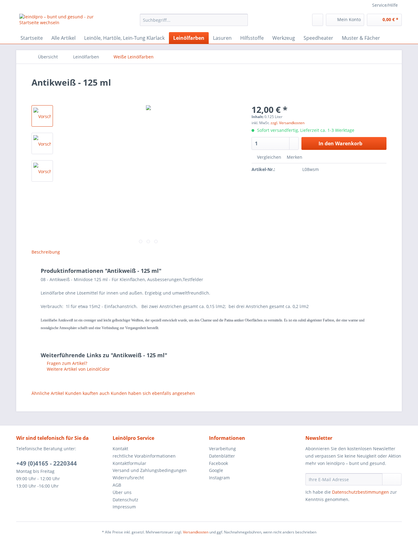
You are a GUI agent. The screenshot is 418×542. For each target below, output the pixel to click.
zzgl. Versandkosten (287, 122)
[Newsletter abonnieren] (391, 479)
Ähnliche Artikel (48, 393)
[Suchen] (242, 20)
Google (216, 470)
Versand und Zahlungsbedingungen (150, 470)
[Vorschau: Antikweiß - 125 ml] (42, 116)
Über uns (122, 492)
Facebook (218, 463)
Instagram (219, 478)
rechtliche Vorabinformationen (144, 456)
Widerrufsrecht (128, 478)
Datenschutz (125, 500)
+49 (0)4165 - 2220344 (46, 463)
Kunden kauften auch (87, 393)
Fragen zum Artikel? (66, 363)
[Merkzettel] (317, 20)
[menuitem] (194, 23)
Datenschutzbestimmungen (360, 492)
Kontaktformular (129, 463)
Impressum (124, 507)
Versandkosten (195, 532)
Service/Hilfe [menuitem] (385, 5)
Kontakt (120, 448)
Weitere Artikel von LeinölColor (78, 369)
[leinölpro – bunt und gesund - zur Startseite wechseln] (65, 21)
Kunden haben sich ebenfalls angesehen (153, 393)
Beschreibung (46, 252)
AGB (117, 485)
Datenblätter (222, 456)
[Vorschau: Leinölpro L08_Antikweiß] (42, 143)
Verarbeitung (222, 448)
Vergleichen (268, 157)
